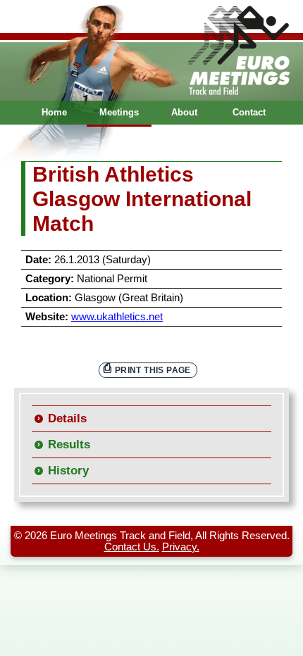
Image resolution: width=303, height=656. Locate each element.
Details (67, 418)
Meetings (119, 112)
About (184, 112)
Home (54, 112)
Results (69, 444)
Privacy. (180, 547)
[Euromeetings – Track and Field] (151, 50)
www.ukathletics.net (117, 316)
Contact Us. (131, 547)
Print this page (153, 369)
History (68, 470)
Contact (249, 112)
